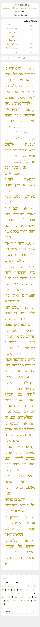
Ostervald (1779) (11, 52)
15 (18, 593)
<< (13, 582)
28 (35, 601)
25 (14, 601)
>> (21, 582)
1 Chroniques (21, 8)
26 (21, 601)
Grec (11, 36)
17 (31, 593)
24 (8, 601)
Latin (11, 40)
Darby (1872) (11, 44)
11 (27, 590)
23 (36, 597)
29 (8, 604)
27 (28, 601)
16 (24, 593)
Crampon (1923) (11, 28)
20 (16, 597)
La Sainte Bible (9, 8)
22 (29, 597)
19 (9, 597)
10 (21, 590)
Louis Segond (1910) (11, 32)
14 (12, 593)
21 (22, 597)
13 (5, 593)
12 (33, 590)
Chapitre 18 (32, 8)
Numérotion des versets (12, 25)
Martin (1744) (11, 48)
